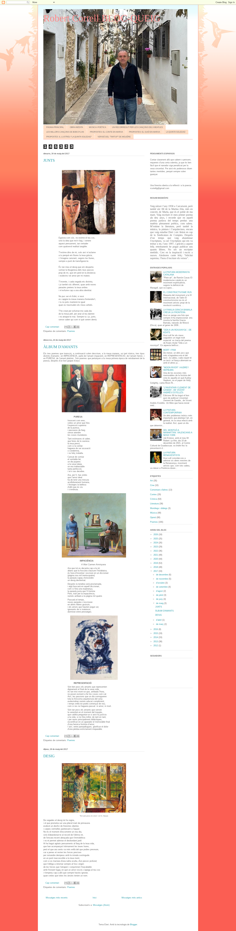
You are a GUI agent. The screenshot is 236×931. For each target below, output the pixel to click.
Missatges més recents (57, 897)
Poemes (71, 331)
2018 (156, 567)
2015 (156, 633)
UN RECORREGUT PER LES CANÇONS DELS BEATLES (137, 127)
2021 (156, 555)
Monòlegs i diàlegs (158, 508)
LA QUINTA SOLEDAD (175, 132)
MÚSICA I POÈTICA (97, 127)
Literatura (154, 503)
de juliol (160, 595)
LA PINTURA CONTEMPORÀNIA (172, 411)
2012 (156, 645)
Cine (152, 485)
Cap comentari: (52, 327)
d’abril (159, 620)
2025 (156, 538)
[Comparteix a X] (72, 326)
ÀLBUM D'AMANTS (60, 347)
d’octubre (160, 583)
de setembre (162, 587)
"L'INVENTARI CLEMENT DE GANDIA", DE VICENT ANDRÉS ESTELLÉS (177, 390)
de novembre (162, 579)
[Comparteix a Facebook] (75, 326)
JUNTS (49, 160)
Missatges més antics (132, 897)
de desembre (162, 574)
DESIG (49, 756)
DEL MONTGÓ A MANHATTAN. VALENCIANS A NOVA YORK (177, 432)
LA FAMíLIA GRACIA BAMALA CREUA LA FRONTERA (177, 311)
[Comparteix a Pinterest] (78, 326)
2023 (156, 546)
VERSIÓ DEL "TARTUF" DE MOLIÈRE (114, 137)
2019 (156, 563)
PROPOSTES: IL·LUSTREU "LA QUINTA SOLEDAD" (69, 137)
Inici (94, 897)
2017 (156, 571)
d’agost (159, 591)
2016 (156, 629)
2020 (156, 559)
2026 (156, 534)
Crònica (153, 499)
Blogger (133, 924)
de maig (160, 603)
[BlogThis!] (68, 326)
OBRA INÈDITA (76, 127)
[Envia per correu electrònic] (65, 326)
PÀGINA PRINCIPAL (55, 127)
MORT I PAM (169, 350)
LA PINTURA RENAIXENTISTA (171, 453)
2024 (156, 542)
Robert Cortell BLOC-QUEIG (101, 18)
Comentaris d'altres (159, 490)
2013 (156, 641)
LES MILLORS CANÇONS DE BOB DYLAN (65, 132)
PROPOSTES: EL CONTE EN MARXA (106, 132)
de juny (159, 599)
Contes (153, 494)
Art (151, 480)
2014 (156, 637)
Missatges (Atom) (101, 905)
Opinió (153, 517)
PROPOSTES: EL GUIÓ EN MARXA (144, 132)
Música (153, 513)
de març (160, 624)
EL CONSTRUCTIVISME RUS (177, 292)
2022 (156, 551)
